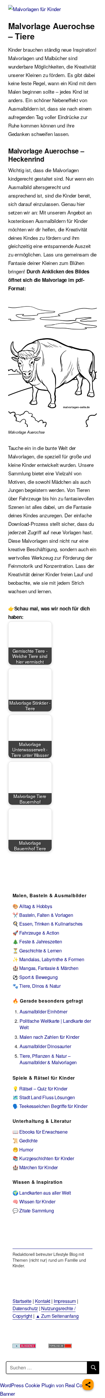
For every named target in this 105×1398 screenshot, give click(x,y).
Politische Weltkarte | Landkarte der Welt (55, 1024)
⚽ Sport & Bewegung (35, 977)
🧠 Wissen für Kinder (34, 1201)
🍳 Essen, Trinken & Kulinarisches (48, 923)
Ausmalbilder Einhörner (43, 1011)
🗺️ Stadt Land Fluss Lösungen (44, 1097)
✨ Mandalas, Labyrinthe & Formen (48, 959)
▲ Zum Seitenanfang (57, 1316)
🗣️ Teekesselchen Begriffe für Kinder (50, 1106)
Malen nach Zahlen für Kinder (49, 1037)
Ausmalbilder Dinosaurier (45, 1046)
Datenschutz (25, 1308)
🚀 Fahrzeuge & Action (36, 932)
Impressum (65, 1301)
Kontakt (42, 1301)
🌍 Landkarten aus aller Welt (42, 1192)
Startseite (22, 1301)
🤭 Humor (23, 1149)
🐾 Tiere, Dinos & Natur (37, 985)
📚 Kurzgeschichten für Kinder (43, 1158)
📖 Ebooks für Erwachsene (40, 1131)
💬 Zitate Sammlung (33, 1210)
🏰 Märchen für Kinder (35, 1167)
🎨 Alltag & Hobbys (32, 906)
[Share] (88, 1384)
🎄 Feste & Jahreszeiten (37, 941)
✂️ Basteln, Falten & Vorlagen (43, 915)
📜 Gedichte (25, 1140)
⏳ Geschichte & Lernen (37, 950)
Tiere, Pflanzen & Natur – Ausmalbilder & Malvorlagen (48, 1059)
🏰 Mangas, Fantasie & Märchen (45, 968)
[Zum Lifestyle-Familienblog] (53, 1235)
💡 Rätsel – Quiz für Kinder (40, 1088)
